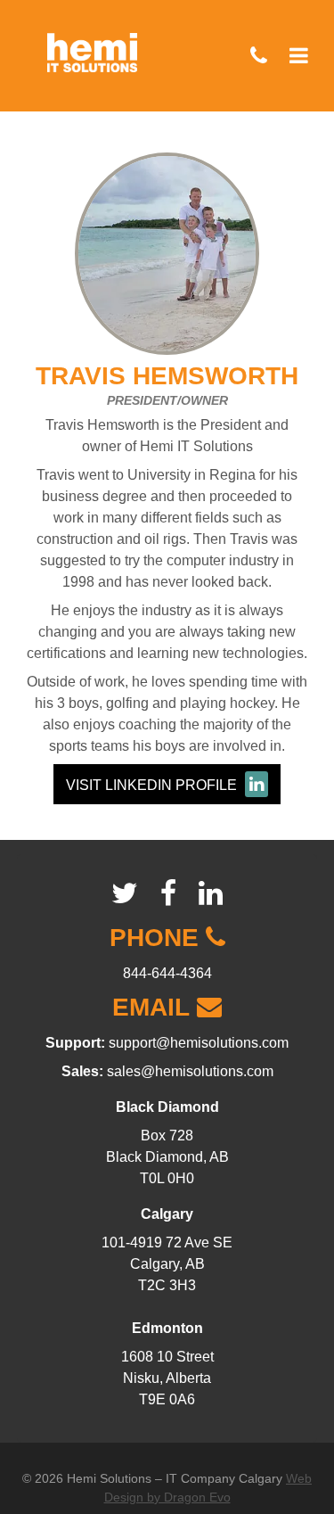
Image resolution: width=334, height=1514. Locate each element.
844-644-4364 (167, 973)
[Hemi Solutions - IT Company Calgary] (92, 46)
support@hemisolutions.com (199, 1042)
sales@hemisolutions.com (190, 1071)
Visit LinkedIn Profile (153, 785)
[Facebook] (168, 893)
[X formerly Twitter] (124, 893)
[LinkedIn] (211, 893)
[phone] (258, 56)
